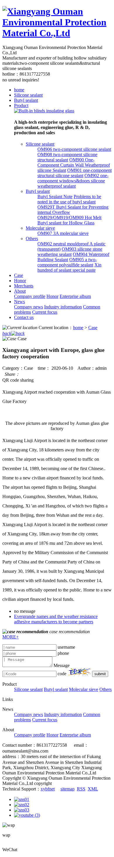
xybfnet (48, 788)
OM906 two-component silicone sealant (74, 149)
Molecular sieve (40, 228)
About (20, 291)
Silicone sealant (28, 94)
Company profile (29, 296)
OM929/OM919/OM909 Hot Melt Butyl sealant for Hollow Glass (69, 220)
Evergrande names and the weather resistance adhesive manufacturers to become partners (56, 619)
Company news (28, 306)
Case (18, 275)
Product (21, 105)
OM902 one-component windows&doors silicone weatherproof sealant (72, 180)
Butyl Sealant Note (54, 196)
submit (100, 674)
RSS (81, 788)
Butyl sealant (26, 100)
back (6, 333)
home (19, 89)
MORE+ (10, 636)
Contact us (24, 317)
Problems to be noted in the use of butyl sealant (69, 199)
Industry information (63, 306)
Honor (20, 280)
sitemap (68, 788)
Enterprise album (75, 296)
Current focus (44, 312)
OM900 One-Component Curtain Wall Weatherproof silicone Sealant (73, 165)
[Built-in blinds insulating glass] (44, 110)
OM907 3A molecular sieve (63, 233)
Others (32, 238)
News (19, 301)
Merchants (23, 285)
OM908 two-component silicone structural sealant (67, 157)
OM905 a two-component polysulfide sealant (67, 262)
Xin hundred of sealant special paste (69, 267)
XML (93, 788)
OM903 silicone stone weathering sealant (69, 252)
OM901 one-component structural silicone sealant (74, 173)
